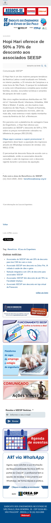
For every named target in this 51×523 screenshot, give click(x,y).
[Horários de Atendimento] (25, 332)
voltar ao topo (42, 292)
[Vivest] (25, 390)
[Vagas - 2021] (25, 362)
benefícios (12, 249)
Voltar (5, 224)
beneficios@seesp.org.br (35, 179)
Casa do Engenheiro (27, 249)
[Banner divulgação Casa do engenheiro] (25, 310)
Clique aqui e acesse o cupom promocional (22, 139)
